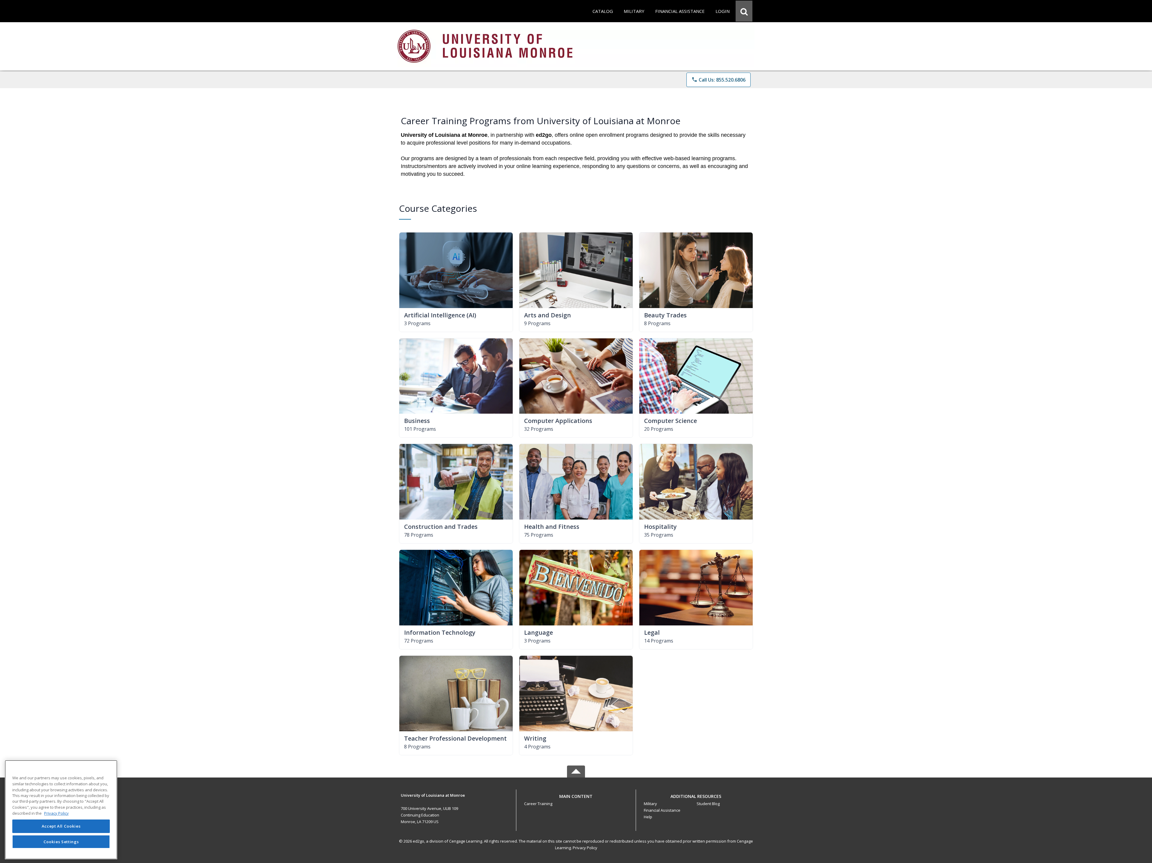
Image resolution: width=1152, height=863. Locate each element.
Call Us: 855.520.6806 (719, 79)
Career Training (538, 803)
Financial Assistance (662, 810)
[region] (61, 809)
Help (648, 817)
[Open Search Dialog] (744, 11)
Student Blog (708, 803)
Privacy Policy (585, 847)
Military (650, 803)
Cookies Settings (61, 841)
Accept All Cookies (61, 826)
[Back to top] (576, 799)
